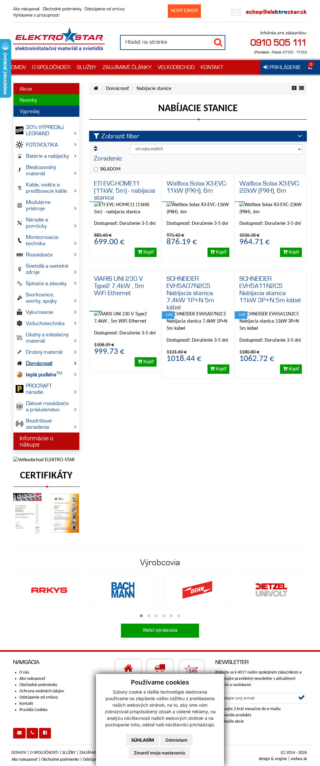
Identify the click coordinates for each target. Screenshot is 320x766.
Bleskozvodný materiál (41, 170)
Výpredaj (29, 111)
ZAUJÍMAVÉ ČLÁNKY (127, 67)
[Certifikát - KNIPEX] (27, 513)
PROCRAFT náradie (39, 389)
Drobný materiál (44, 352)
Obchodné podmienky (62, 8)
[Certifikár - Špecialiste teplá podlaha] (65, 513)
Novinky (28, 100)
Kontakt (26, 703)
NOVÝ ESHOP (184, 10)
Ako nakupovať (26, 8)
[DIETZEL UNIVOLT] (272, 590)
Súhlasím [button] (142, 740)
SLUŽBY (86, 67)
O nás (24, 672)
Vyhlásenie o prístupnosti (36, 14)
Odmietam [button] (176, 740)
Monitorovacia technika (42, 240)
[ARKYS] (49, 590)
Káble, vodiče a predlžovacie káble (46, 187)
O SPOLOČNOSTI (51, 67)
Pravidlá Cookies (33, 710)
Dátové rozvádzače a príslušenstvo (47, 406)
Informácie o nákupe (36, 441)
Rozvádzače (39, 254)
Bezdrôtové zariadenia (39, 424)
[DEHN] (197, 590)
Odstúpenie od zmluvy (105, 8)
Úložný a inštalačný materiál (47, 337)
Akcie (26, 89)
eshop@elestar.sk (275, 11)
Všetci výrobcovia (160, 630)
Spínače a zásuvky (46, 283)
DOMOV (17, 67)
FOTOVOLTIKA (42, 144)
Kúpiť (148, 252)
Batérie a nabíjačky (47, 156)
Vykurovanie (39, 312)
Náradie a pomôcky (37, 222)
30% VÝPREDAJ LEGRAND (45, 130)
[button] (141, 616)
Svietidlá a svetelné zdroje (47, 269)
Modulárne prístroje (38, 205)
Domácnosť (39, 363)
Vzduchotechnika (45, 323)
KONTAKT (212, 67)
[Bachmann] (123, 590)
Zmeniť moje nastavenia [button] (159, 752)
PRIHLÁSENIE (284, 67)
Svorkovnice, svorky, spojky (41, 297)
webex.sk (299, 759)
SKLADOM (110, 169)
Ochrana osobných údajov (41, 691)
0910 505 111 (278, 42)
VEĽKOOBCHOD (176, 67)
